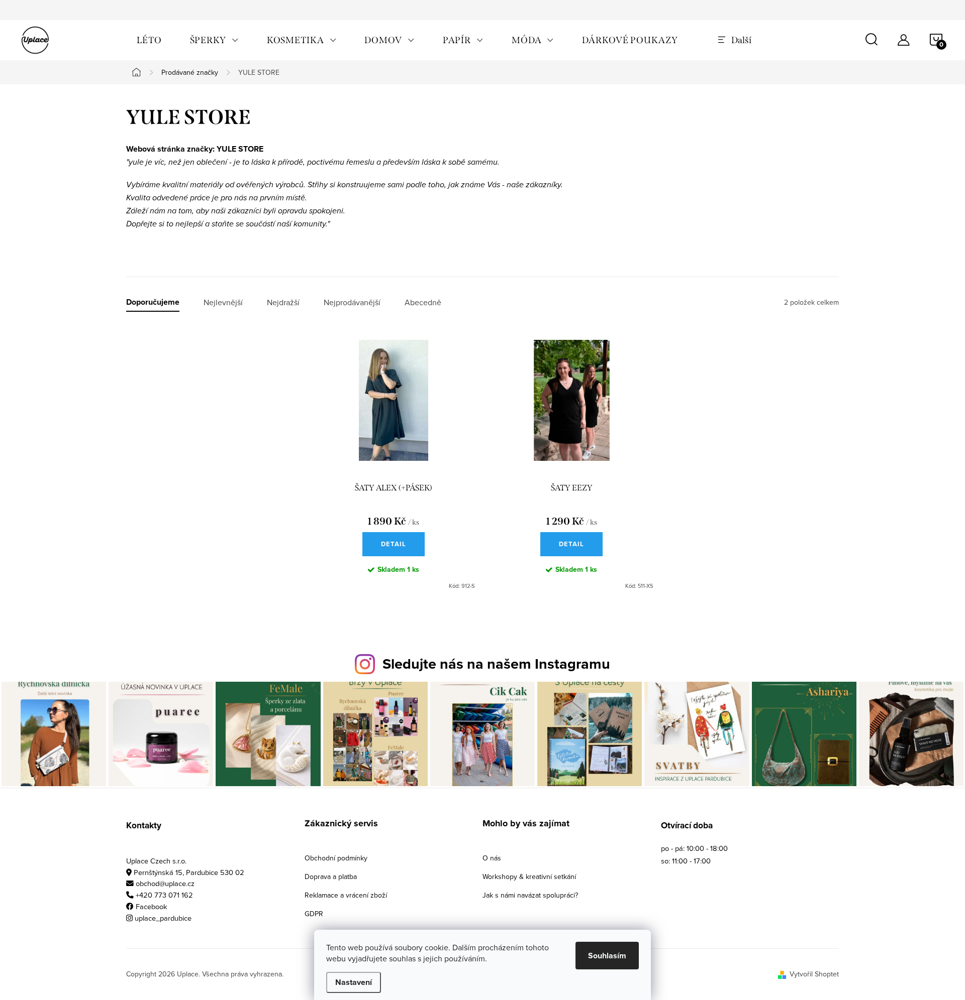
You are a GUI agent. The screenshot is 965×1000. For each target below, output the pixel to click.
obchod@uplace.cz (165, 883)
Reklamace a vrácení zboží (346, 895)
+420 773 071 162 (164, 895)
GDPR (314, 914)
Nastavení (353, 982)
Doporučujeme (152, 302)
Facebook (151, 906)
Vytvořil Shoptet (814, 974)
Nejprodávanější (352, 302)
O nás (491, 858)
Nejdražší (283, 302)
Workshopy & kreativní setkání (529, 876)
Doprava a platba (331, 876)
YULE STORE (240, 149)
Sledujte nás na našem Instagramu (496, 663)
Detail (393, 544)
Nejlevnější (223, 302)
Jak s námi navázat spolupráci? (530, 895)
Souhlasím (607, 955)
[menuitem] (149, 40)
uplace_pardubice (163, 918)
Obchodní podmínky (336, 858)
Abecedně (423, 302)
